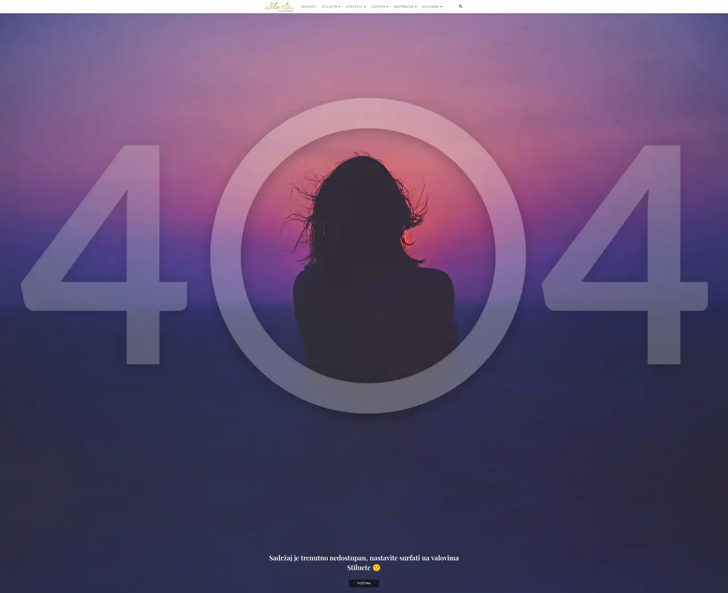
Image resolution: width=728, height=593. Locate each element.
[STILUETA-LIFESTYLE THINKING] (281, 6)
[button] (460, 6)
